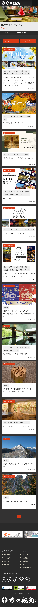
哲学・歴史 (7, 561)
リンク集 (4, 573)
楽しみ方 (6, 564)
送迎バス (25, 564)
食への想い (7, 555)
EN (35, 14)
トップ (2, 32)
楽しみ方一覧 (10, 32)
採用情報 (25, 561)
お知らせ (25, 555)
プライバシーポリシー (14, 573)
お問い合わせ (27, 568)
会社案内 (25, 558)
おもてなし (7, 558)
